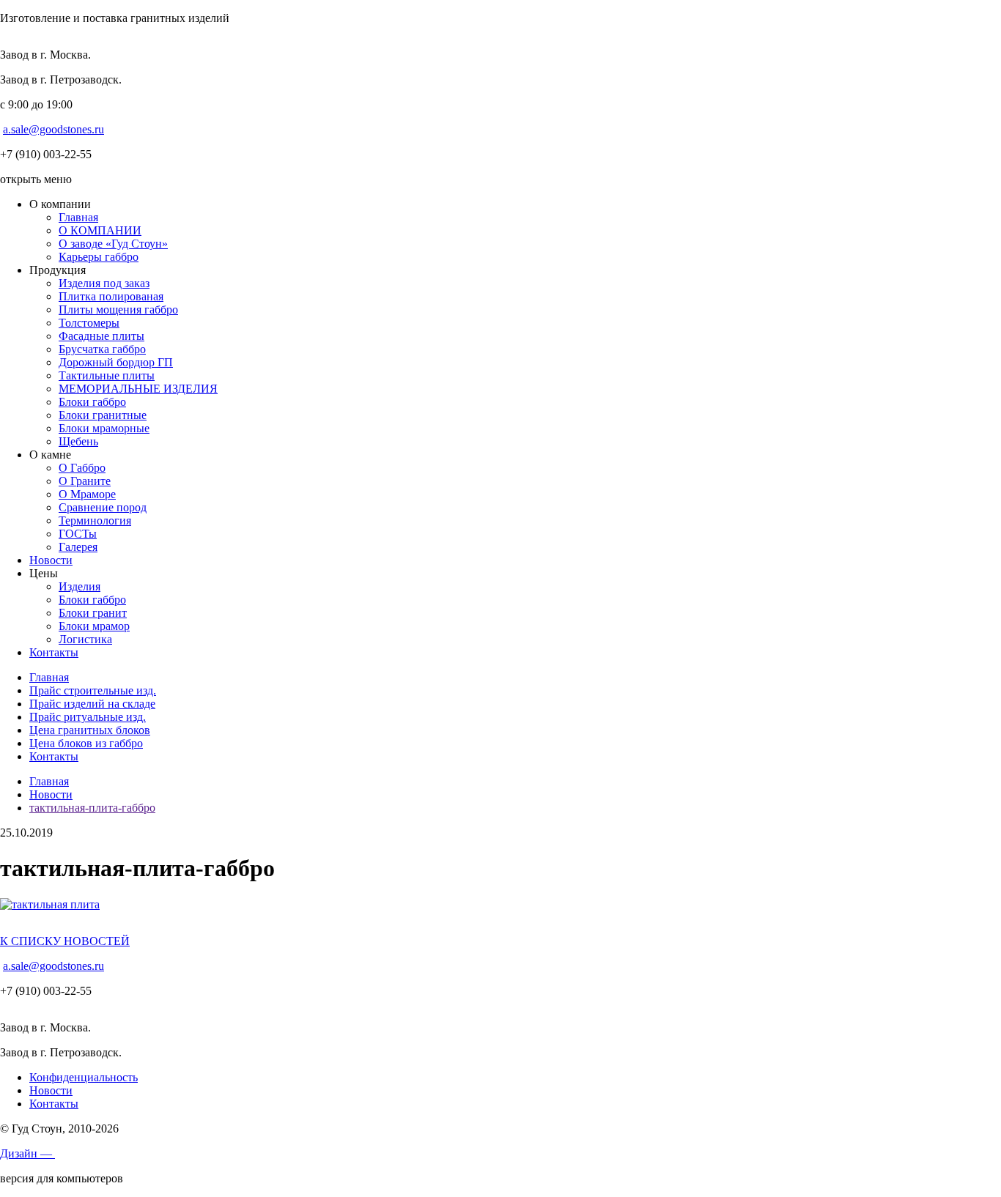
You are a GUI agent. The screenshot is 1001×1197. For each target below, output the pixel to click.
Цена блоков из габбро (86, 743)
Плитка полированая (111, 296)
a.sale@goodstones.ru (53, 129)
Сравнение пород (103, 507)
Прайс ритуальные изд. (87, 717)
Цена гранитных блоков (89, 730)
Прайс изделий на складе (92, 703)
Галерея (78, 547)
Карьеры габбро (98, 257)
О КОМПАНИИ (100, 230)
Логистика (85, 639)
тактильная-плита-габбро (92, 807)
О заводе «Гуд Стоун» (113, 243)
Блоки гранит (93, 613)
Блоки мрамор (94, 626)
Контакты (53, 652)
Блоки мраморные (104, 428)
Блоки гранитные (103, 415)
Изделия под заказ (104, 283)
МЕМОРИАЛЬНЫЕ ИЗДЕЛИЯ (138, 388)
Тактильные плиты (107, 375)
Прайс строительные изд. (92, 690)
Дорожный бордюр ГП (116, 362)
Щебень (78, 441)
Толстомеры (89, 322)
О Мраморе (87, 494)
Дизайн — (27, 1153)
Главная (78, 217)
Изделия (79, 586)
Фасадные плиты (101, 336)
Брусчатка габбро (102, 349)
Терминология (95, 520)
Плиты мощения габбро (118, 309)
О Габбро (82, 468)
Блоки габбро (92, 402)
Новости (51, 560)
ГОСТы (78, 533)
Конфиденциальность (83, 1077)
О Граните (85, 481)
